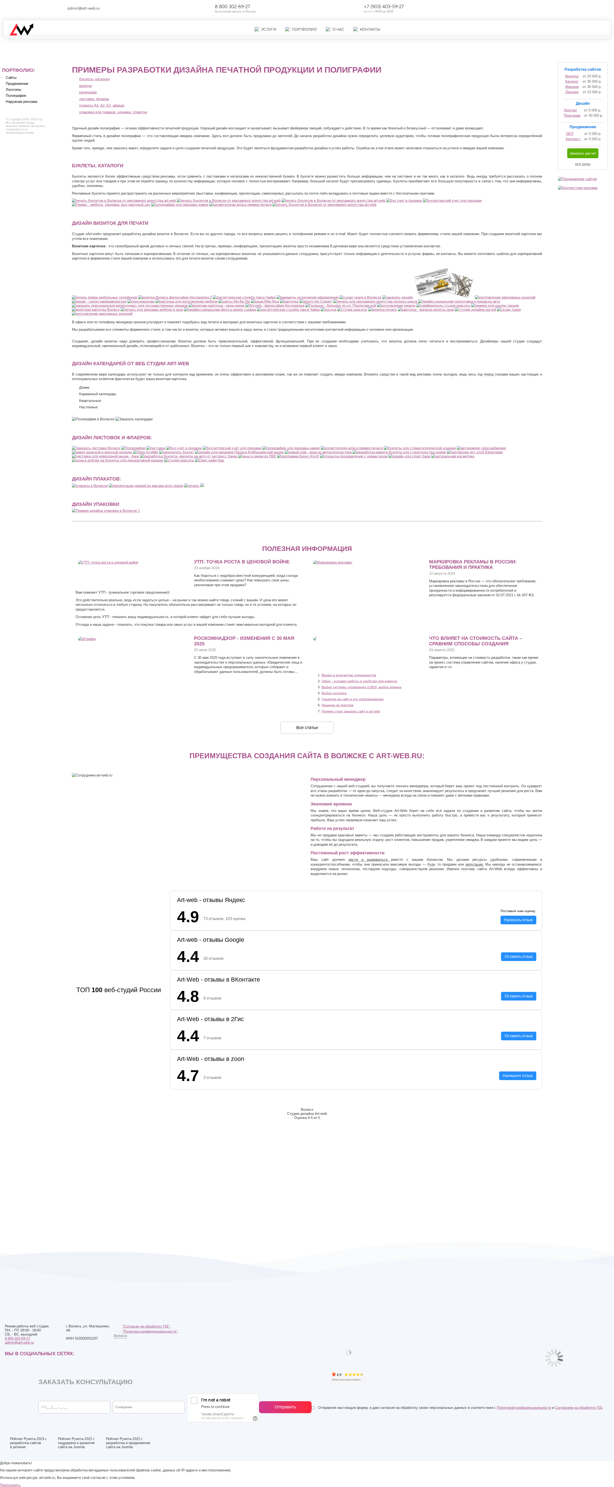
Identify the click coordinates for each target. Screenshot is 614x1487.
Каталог (571, 81)
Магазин (572, 87)
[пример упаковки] (106, 511)
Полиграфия (16, 95)
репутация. (475, 864)
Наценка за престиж (337, 705)
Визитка (572, 76)
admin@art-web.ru (83, 8)
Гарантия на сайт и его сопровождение (353, 699)
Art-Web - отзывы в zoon (210, 1058)
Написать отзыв (518, 920)
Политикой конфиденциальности (524, 1408)
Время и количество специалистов (349, 675)
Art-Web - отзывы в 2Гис (210, 1019)
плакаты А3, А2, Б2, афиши (101, 105)
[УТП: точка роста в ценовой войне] (108, 562)
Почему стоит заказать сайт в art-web (351, 711)
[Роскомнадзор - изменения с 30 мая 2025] (87, 639)
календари (88, 92)
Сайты (11, 77)
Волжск (120, 1335)
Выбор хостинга (334, 693)
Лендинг (572, 92)
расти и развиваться (369, 859)
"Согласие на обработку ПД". (146, 1326)
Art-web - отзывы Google (210, 939)
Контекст (573, 139)
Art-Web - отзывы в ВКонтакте (218, 979)
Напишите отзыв (518, 1076)
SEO (569, 134)
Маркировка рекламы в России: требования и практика (473, 564)
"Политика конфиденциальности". (150, 1331)
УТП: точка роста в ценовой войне (241, 561)
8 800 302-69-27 (232, 6)
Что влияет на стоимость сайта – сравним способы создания (475, 641)
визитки (85, 86)
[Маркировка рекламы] (332, 562)
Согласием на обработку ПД (578, 1408)
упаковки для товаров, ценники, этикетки (113, 112)
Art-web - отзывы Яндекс (211, 900)
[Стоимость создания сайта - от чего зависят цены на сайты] (315, 639)
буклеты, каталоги (94, 79)
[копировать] (104, 8)
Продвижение (17, 83)
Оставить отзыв (519, 957)
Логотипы (13, 89)
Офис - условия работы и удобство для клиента (359, 681)
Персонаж (572, 115)
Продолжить (10, 1485)
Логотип (570, 110)
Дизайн (583, 103)
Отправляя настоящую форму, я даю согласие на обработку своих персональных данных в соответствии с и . (460, 1408)
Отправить (285, 1407)
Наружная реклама (21, 101)
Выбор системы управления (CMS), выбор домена (361, 687)
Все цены (582, 164)
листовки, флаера (94, 99)
